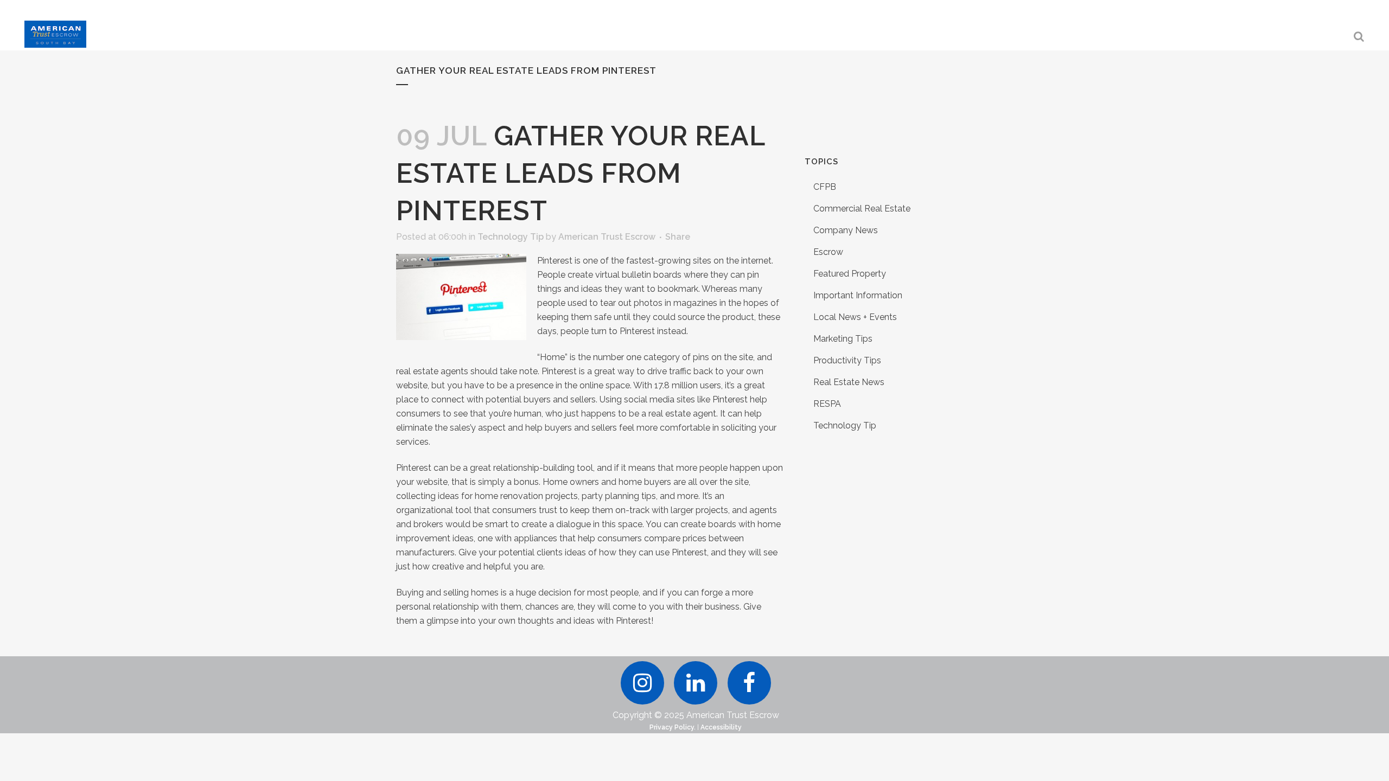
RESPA (827, 404)
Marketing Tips (842, 339)
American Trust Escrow (606, 237)
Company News (845, 230)
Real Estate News (848, 382)
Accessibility (721, 727)
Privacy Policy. (672, 727)
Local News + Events (855, 317)
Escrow (828, 252)
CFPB (824, 187)
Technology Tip (510, 237)
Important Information (857, 295)
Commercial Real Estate (861, 208)
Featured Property (849, 273)
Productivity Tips (847, 360)
